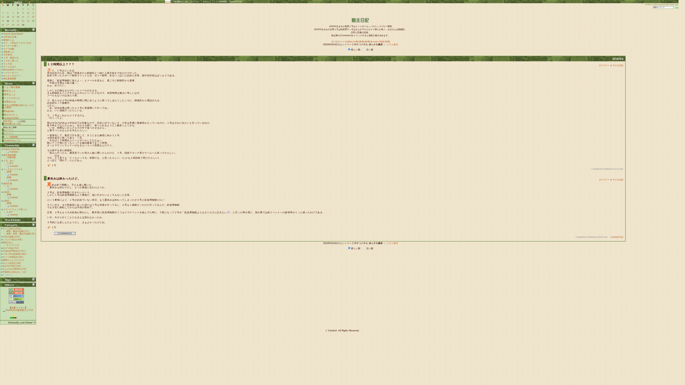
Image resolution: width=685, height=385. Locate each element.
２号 (54, 227)
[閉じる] (33, 29)
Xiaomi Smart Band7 (13, 34)
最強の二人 (8, 40)
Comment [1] (617, 237)
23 (23, 20)
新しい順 (355, 49)
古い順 (369, 49)
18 (33, 16)
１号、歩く (8, 161)
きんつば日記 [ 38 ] (12, 263)
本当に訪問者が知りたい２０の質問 (19, 106)
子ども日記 (618, 65)
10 (28, 12)
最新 (362, 41)
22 (18, 20)
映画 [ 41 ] (7, 242)
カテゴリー (604, 65)
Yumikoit (14, 152)
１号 (54, 165)
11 (33, 12)
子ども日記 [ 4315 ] (12, 228)
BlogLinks (9, 111)
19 (3, 20)
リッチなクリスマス (13, 169)
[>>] (31, 2)
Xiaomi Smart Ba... (12, 149)
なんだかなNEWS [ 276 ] (14, 269)
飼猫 (9, 171)
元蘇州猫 (11, 157)
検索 (368, 41)
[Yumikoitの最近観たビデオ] (18, 310)
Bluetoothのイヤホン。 (14, 69)
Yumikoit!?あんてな (12, 140)
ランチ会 (7, 64)
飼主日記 (7, 121)
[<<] (4, 2)
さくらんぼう (9, 66)
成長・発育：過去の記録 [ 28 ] (20, 233)
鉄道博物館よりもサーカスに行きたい (205, 212)
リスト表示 (392, 44)
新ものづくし (11, 114)
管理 (387, 41)
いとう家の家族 (12, 87)
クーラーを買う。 (12, 46)
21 (13, 20)
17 (28, 16)
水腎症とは (10, 101)
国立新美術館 (9, 78)
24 (28, 20)
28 (13, 24)
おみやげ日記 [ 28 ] (12, 266)
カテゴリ (342, 41)
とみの (10, 163)
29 (18, 24)
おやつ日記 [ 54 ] (11, 248)
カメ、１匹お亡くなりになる (17, 43)
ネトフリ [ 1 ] (12, 245)
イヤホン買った (10, 61)
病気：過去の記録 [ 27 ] (17, 231)
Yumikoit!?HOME (11, 118)
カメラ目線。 (9, 49)
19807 (6, 201)
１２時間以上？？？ (61, 64)
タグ (334, 41)
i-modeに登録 (377, 41)
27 (8, 24)
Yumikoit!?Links (235, 1)
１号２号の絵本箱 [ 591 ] (14, 254)
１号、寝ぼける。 (12, 58)
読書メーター (18, 307)
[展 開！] (33, 219)
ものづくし (207, 1)
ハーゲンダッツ (10, 72)
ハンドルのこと (12, 98)
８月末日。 (8, 54)
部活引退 (7, 183)
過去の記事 (353, 41)
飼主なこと (10, 90)
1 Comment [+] (65, 233)
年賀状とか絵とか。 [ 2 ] (14, 272)
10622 (6, 192)
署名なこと (10, 94)
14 (13, 16)
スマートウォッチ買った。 (16, 209)
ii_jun (9, 212)
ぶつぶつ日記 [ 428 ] (12, 239)
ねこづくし (195, 1)
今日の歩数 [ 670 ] (11, 236)
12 (3, 16)
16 (23, 16)
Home (167, 1)
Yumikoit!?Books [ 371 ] (14, 251)
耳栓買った (8, 52)
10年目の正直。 (11, 37)
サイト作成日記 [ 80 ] (13, 257)
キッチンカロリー (12, 76)
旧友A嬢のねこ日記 (180, 1)
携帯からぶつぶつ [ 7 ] (13, 260)
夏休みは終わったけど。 (64, 178)
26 (3, 24)
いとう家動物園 (220, 1)
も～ (9, 186)
